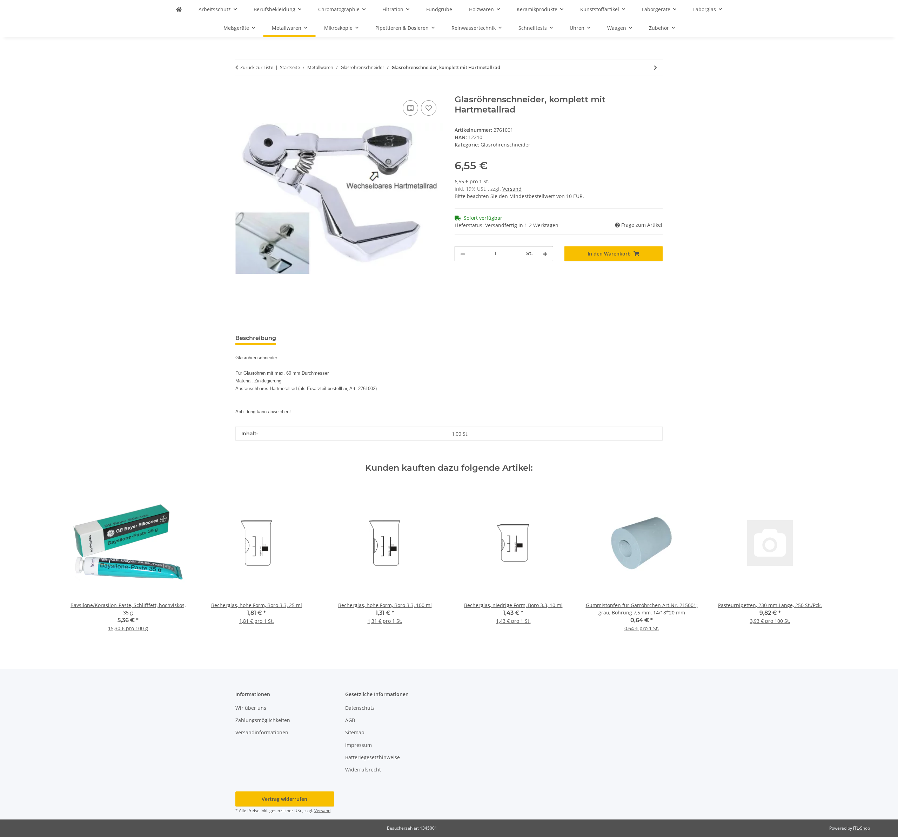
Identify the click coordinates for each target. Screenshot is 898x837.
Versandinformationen (261, 732)
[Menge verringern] (462, 253)
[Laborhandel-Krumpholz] (179, 9)
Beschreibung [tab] (255, 338)
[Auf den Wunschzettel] (428, 108)
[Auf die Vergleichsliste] (410, 108)
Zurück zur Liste (256, 67)
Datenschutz (360, 708)
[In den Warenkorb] (241, 91)
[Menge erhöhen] (545, 253)
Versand (512, 188)
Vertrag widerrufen (284, 799)
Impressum (358, 745)
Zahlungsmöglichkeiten (262, 720)
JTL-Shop (861, 828)
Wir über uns (250, 708)
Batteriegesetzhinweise (372, 757)
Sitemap (354, 732)
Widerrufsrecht (363, 769)
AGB (350, 720)
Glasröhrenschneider (505, 144)
